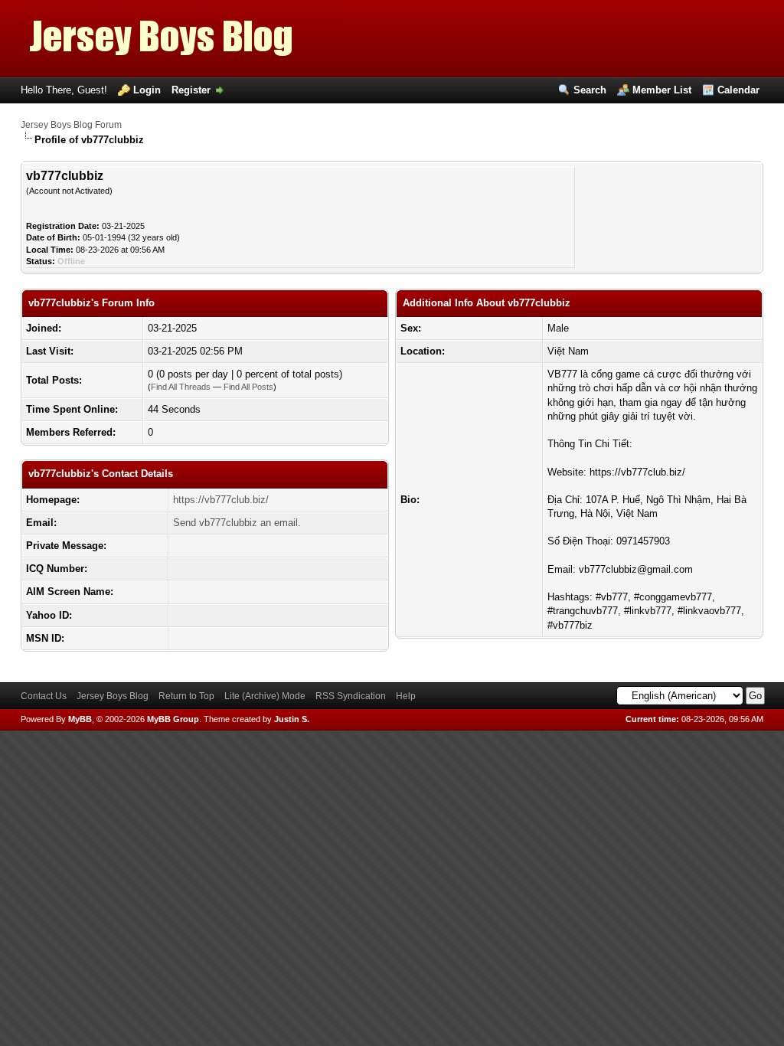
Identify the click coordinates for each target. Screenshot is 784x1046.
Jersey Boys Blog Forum (71, 124)
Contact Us (44, 696)
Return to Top (186, 696)
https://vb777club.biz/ (221, 499)
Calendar (738, 90)
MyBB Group (173, 719)
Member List (661, 90)
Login (147, 90)
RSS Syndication (350, 696)
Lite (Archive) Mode (264, 696)
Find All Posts (248, 386)
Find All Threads (181, 386)
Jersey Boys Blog (113, 696)
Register (191, 90)
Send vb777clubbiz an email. (237, 522)
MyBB (80, 719)
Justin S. (291, 719)
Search (589, 90)
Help (406, 696)
